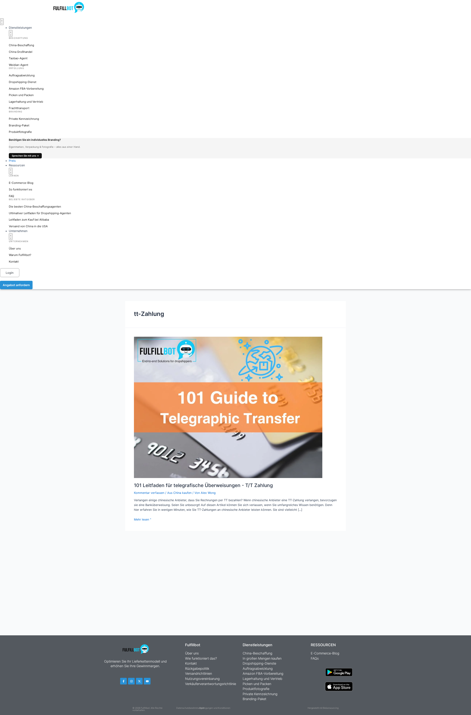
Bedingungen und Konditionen (214, 708)
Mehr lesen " (142, 519)
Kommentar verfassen (149, 493)
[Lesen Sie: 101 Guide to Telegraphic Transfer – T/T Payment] (228, 407)
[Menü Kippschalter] (2, 21)
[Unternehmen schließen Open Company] (11, 236)
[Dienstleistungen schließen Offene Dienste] (11, 33)
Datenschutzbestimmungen (190, 708)
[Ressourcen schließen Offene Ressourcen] (11, 171)
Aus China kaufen (179, 493)
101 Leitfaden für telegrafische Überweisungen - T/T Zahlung (203, 485)
